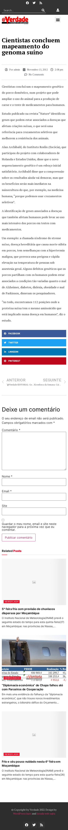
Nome (7, 476)
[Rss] (41, 3)
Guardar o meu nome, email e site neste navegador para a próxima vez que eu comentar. (29, 526)
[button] (58, 20)
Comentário (11, 430)
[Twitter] (34, 3)
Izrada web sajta (46, 813)
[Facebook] (27, 3)
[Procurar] (43, 10)
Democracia (12, 678)
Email (7, 491)
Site (4, 505)
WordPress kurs (22, 813)
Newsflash (11, 601)
